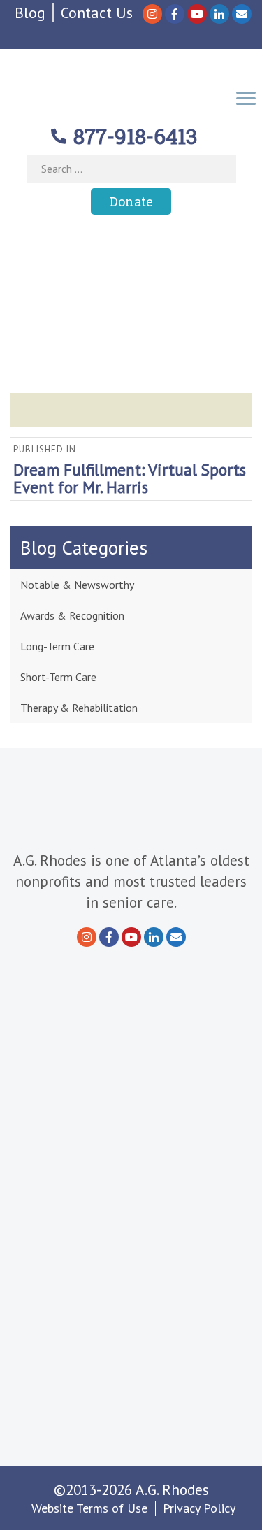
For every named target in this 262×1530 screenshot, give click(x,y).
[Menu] (246, 97)
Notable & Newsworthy (77, 585)
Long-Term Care (57, 646)
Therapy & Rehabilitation (79, 708)
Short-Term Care (58, 677)
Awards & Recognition (72, 615)
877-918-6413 (135, 136)
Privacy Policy (199, 1508)
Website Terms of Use (89, 1508)
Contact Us (97, 12)
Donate (131, 201)
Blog (30, 12)
